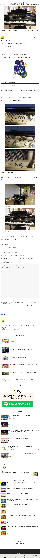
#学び (14, 34)
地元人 (24, 4)
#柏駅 (5, 34)
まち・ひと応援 (19, 4)
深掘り (36, 4)
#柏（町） (2, 34)
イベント (7, 4)
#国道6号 (8, 34)
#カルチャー (17, 34)
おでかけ (31, 4)
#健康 (11, 34)
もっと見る (19, 385)
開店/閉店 (27, 4)
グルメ (4, 4)
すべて (1, 4)
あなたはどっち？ (13, 4)
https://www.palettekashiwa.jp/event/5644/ (11, 268)
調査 (34, 4)
